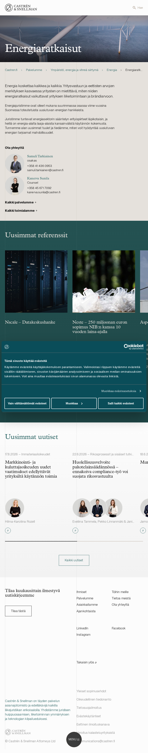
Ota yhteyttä (120, 604)
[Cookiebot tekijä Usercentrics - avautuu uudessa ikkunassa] (127, 347)
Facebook (118, 628)
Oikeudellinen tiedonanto (94, 699)
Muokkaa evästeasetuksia (118, 391)
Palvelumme (34, 70)
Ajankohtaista (86, 611)
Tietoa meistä (121, 598)
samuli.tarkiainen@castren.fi (45, 170)
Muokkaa (72, 403)
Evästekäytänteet (89, 716)
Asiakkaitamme (87, 604)
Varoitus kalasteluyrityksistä (96, 733)
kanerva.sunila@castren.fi (43, 192)
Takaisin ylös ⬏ (87, 662)
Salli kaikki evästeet (121, 403)
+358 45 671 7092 (39, 188)
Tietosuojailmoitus (89, 708)
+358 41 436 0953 (39, 166)
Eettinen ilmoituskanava (93, 724)
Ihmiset (82, 592)
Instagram (84, 634)
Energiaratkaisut (134, 70)
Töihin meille (120, 592)
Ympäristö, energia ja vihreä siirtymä (74, 70)
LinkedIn (82, 628)
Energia (112, 70)
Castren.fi (11, 70)
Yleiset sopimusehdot (91, 691)
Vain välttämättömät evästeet (27, 403)
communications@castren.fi (96, 741)
